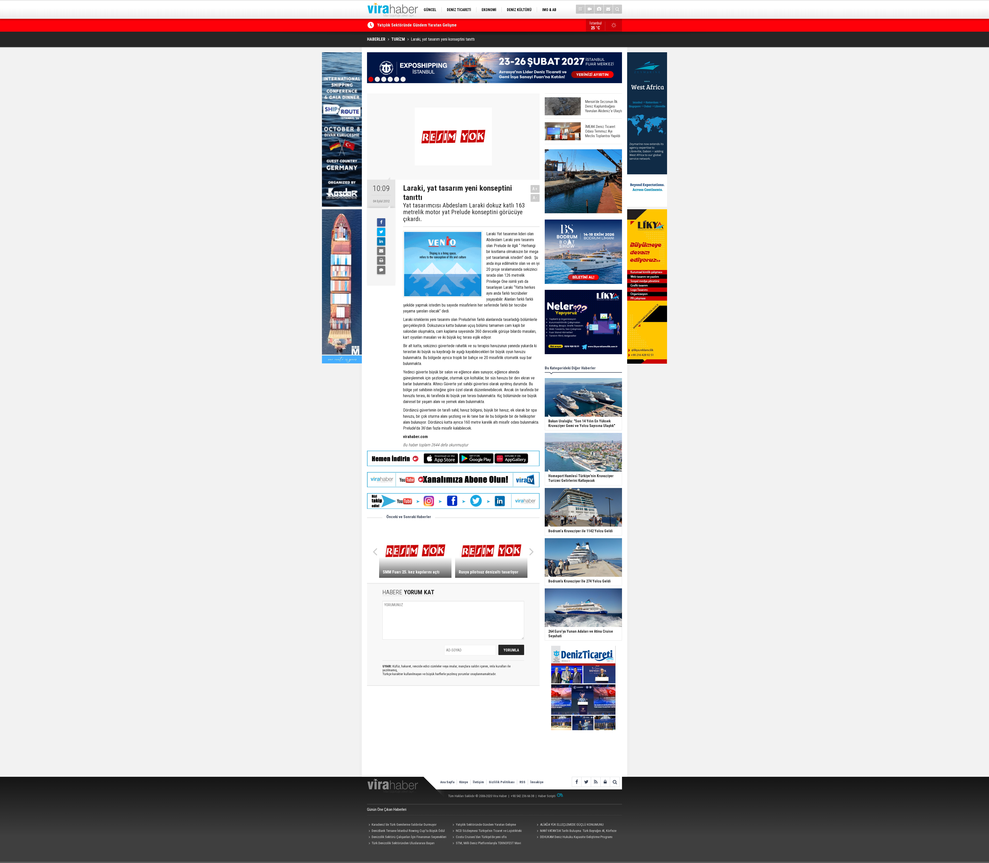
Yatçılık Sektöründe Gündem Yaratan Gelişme (486, 824)
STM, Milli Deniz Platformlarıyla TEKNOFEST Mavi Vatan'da (486, 843)
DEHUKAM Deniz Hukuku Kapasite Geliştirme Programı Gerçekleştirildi (573, 837)
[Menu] (580, 9)
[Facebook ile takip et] (576, 782)
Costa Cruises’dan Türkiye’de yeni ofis (481, 837)
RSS (522, 782)
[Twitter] (381, 232)
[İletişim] (608, 9)
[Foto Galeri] (598, 9)
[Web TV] (589, 9)
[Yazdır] (381, 260)
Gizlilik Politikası (502, 782)
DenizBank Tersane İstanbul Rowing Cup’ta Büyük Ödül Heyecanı (406, 831)
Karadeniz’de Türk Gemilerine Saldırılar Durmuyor (404, 824)
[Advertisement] (453, 736)
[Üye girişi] (605, 782)
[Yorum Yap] (381, 270)
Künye (463, 782)
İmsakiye (536, 782)
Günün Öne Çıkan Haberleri (386, 809)
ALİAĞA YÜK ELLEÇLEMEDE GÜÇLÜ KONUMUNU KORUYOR (426, 25)
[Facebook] (381, 222)
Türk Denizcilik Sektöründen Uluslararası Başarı (403, 843)
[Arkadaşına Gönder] (381, 251)
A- (535, 197)
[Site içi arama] (617, 9)
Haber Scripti (547, 796)
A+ (535, 188)
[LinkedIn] (381, 241)
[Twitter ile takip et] (586, 782)
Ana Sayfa (447, 782)
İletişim (478, 782)
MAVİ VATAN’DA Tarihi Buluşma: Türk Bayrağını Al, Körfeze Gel (575, 831)
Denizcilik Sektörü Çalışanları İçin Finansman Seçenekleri (409, 837)
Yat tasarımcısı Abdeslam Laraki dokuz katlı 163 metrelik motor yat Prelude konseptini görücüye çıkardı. (464, 212)
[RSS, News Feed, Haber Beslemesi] (595, 782)
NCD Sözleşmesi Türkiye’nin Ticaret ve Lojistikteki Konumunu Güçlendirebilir (486, 831)
